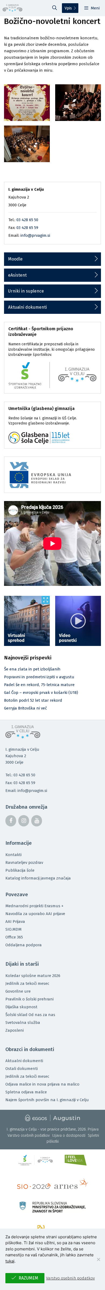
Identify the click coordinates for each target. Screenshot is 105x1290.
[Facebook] (10, 820)
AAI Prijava (15, 921)
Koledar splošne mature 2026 (32, 975)
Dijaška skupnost (21, 1006)
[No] (98, 1259)
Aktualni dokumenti (27, 307)
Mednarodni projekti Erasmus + (34, 905)
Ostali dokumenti (21, 1068)
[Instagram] (23, 820)
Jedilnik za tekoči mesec (27, 983)
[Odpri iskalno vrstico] (54, 8)
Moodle (15, 259)
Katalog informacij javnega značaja (38, 878)
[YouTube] (36, 820)
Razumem (28, 1278)
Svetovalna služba (22, 1022)
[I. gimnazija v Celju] (12, 8)
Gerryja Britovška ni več (25, 708)
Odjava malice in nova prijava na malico (42, 1084)
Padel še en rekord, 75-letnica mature (39, 684)
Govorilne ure (18, 991)
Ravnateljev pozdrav (24, 862)
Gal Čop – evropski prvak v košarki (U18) (41, 692)
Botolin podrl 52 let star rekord (33, 700)
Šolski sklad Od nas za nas (30, 1014)
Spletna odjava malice (26, 1092)
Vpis (68, 8)
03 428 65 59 (27, 227)
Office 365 (14, 937)
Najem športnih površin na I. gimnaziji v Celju (47, 1099)
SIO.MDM (13, 929)
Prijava (93, 1129)
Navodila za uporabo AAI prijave (35, 913)
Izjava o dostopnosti (68, 1135)
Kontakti (13, 854)
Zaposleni (14, 1030)
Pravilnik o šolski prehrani (29, 999)
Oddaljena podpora (23, 945)
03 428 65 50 (27, 219)
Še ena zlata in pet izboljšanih (32, 669)
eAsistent (17, 275)
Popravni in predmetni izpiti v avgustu (39, 676)
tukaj (10, 1261)
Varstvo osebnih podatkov (29, 1135)
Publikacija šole (19, 870)
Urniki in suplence (26, 291)
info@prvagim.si (35, 235)
